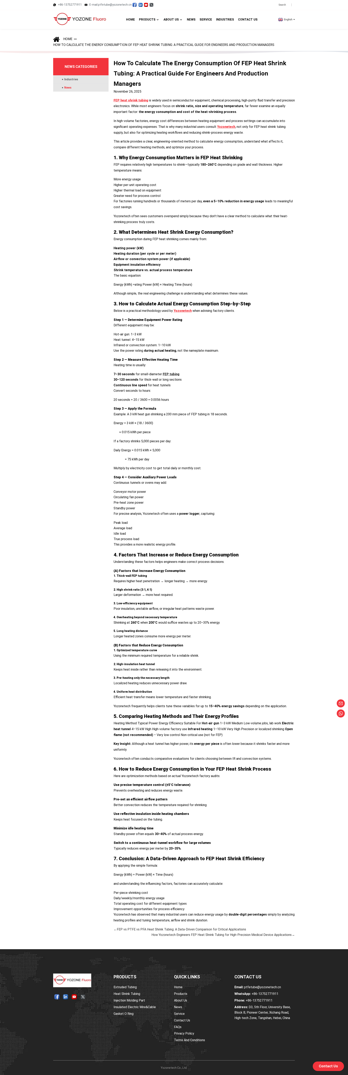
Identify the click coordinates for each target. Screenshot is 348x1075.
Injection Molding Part (129, 1000)
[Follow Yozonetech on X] (151, 4)
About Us (180, 1000)
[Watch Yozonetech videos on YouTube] (146, 4)
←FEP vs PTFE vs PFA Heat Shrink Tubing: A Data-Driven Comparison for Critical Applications (180, 929)
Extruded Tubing (125, 987)
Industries (71, 79)
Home (67, 39)
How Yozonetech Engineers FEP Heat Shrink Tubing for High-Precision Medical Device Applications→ (223, 935)
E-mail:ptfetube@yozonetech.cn (110, 4)
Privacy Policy (184, 1033)
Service (179, 1014)
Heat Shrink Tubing (127, 994)
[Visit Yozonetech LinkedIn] (141, 4)
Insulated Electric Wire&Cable (135, 1007)
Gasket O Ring (124, 1014)
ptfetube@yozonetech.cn (257, 987)
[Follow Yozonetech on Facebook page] (135, 4)
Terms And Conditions (189, 1040)
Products (180, 994)
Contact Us (182, 1020)
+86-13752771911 (70, 4)
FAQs (177, 1027)
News (67, 87)
